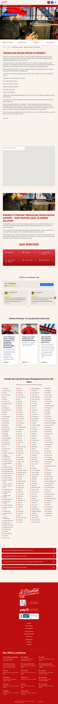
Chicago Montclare (7, 499)
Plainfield (34, 513)
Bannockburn (6, 408)
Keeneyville (20, 511)
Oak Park (34, 485)
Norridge (34, 468)
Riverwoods (49, 401)
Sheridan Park (49, 433)
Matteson (34, 438)
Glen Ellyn (20, 436)
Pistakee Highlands (36, 511)
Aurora (5, 405)
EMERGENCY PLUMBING (7, 42)
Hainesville (20, 457)
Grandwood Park (22, 446)
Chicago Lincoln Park (28, 664)
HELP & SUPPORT (51, 42)
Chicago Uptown (7, 523)
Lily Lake (34, 412)
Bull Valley (6, 431)
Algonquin (5, 388)
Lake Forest (35, 395)
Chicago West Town (8, 527)
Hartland (20, 466)
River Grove (49, 397)
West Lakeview (50, 483)
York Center (49, 515)
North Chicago (35, 472)
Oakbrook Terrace (36, 487)
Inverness (20, 502)
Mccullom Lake (35, 440)
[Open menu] (55, 2)
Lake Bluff (34, 390)
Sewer (8, 47)
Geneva (19, 431)
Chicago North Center (6, 502)
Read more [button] (7, 303)
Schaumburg (49, 429)
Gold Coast (20, 442)
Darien (19, 388)
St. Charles (48, 446)
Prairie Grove (35, 517)
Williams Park (49, 496)
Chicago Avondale (7, 461)
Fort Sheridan (21, 418)
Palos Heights (35, 500)
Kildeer (19, 515)
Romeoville (49, 408)
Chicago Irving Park (8, 483)
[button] (52, 2)
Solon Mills (48, 438)
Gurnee (19, 455)
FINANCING (36, 42)
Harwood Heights (22, 470)
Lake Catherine (35, 393)
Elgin (19, 399)
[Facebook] (41, 701)
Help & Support (29, 639)
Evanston (20, 405)
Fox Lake (20, 421)
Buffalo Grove (6, 429)
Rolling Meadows (50, 405)
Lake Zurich (34, 403)
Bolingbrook (6, 421)
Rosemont (48, 416)
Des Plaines (20, 395)
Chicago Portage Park (7, 514)
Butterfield (6, 440)
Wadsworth (49, 470)
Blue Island (6, 418)
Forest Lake (20, 414)
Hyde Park (20, 492)
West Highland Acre (51, 481)
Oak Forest (34, 483)
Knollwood (20, 520)
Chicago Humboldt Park (7, 480)
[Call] (48, 2)
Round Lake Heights (51, 423)
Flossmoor (20, 412)
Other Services (46, 260)
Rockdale (48, 403)
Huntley (20, 489)
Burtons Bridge (7, 438)
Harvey (19, 468)
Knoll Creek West (22, 517)
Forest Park (20, 416)
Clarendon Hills (7, 529)
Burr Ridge (6, 436)
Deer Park (20, 390)
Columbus (5, 531)
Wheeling (48, 492)
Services (29, 623)
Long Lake (34, 431)
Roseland (48, 412)
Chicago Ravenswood (6, 517)
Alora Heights (6, 395)
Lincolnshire (34, 416)
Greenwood (20, 453)
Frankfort (20, 425)
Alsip (4, 397)
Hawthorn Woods (22, 472)
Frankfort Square (22, 427)
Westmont (48, 489)
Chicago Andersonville (6, 456)
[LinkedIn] (38, 701)
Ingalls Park (20, 496)
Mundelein (34, 455)
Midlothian (34, 446)
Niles (33, 466)
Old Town (34, 494)
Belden (5, 414)
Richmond (48, 388)
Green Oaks (20, 451)
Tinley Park (48, 453)
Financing (29, 641)
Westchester (49, 485)
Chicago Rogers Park (8, 520)
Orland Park (34, 496)
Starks (47, 449)
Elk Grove (20, 401)
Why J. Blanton (29, 625)
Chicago (5, 451)
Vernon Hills (49, 461)
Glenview (20, 440)
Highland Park (21, 474)
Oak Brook (34, 481)
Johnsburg (20, 507)
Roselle (48, 414)
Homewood (20, 487)
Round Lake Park (50, 425)
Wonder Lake (49, 507)
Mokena (34, 449)
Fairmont (20, 408)
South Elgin (48, 440)
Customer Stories (29, 631)
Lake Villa (34, 401)
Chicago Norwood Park (7, 508)
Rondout (48, 410)
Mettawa (34, 444)
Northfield (34, 479)
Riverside (48, 399)
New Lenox (34, 464)
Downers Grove (21, 397)
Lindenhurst (34, 421)
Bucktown (5, 425)
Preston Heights (36, 520)
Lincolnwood (35, 418)
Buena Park (6, 427)
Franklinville (20, 429)
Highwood (20, 477)
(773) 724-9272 (11, 11)
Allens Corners (6, 390)
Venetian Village (50, 459)
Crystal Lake (6, 538)
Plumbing (10, 252)
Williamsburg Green (51, 498)
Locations (29, 644)
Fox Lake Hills (21, 423)
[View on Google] (6, 293)
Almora (5, 393)
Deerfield (20, 393)
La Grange (20, 522)
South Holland (49, 442)
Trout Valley (49, 457)
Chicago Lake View (8, 489)
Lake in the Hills (36, 397)
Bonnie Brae (6, 423)
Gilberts (19, 433)
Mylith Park (34, 457)
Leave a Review (33, 602)
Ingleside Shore (21, 500)
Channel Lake (6, 449)
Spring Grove (49, 444)
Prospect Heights (36, 522)
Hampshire (20, 459)
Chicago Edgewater (8, 469)
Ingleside (20, 498)
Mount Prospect (36, 453)
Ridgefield (48, 390)
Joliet (19, 509)
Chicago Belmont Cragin (7, 464)
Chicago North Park (8, 505)
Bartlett (5, 412)
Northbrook (34, 477)
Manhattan (34, 433)
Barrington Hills (7, 410)
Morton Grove (35, 451)
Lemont (34, 408)
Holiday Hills (21, 483)
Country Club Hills (7, 533)
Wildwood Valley (50, 494)
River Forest (49, 395)
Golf (19, 444)
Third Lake (48, 451)
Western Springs (50, 487)
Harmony (20, 464)
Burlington (5, 433)
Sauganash (48, 427)
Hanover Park (21, 461)
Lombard (34, 427)
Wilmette (48, 502)
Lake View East (35, 399)
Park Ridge (34, 507)
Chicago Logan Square (7, 496)
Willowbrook (49, 500)
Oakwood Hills (35, 489)
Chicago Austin (7, 459)
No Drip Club (29, 636)
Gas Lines (27, 252)
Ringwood (48, 393)
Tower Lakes (49, 455)
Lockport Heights (36, 425)
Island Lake (20, 505)
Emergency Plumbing (29, 633)
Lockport (34, 423)
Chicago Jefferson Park (7, 486)
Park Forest (34, 505)
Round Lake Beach (50, 421)
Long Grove (35, 429)
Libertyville (34, 410)
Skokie (47, 436)
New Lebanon (35, 461)
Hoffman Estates (22, 481)
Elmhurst (20, 403)
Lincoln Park (35, 414)
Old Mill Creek (35, 492)
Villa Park (48, 464)
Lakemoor (34, 405)
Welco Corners (49, 477)
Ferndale (20, 410)
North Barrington (36, 470)
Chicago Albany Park (8, 453)
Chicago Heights (7, 475)
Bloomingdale (6, 416)
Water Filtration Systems (46, 253)
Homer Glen (21, 485)
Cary (4, 446)
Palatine (34, 498)
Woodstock (49, 511)
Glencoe (20, 438)
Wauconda (48, 472)
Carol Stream (6, 444)
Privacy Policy (21, 702)
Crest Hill (5, 536)
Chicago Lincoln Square (7, 492)
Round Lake (49, 418)
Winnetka (48, 505)
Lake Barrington (36, 388)
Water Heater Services (11, 261)
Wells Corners (49, 479)
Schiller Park (49, 431)
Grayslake (20, 449)
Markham (34, 436)
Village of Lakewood (51, 466)
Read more (5, 362)
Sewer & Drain (29, 260)
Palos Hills (34, 502)
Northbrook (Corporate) (11, 657)
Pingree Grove (35, 509)
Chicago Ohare (6, 511)
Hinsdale (20, 479)
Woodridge (49, 509)
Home (4, 47)
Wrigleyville (49, 513)
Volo (47, 468)
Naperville (34, 459)
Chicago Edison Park (8, 471)
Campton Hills (6, 442)
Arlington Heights (7, 403)
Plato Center (35, 515)
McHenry (34, 442)
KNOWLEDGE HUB (22, 42)
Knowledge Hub (29, 628)
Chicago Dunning (7, 467)
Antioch (5, 399)
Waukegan (48, 474)
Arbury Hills (6, 401)
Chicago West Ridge (8, 525)
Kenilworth (20, 513)
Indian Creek (21, 494)
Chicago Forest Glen (8, 473)
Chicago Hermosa (7, 478)
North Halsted (35, 474)
